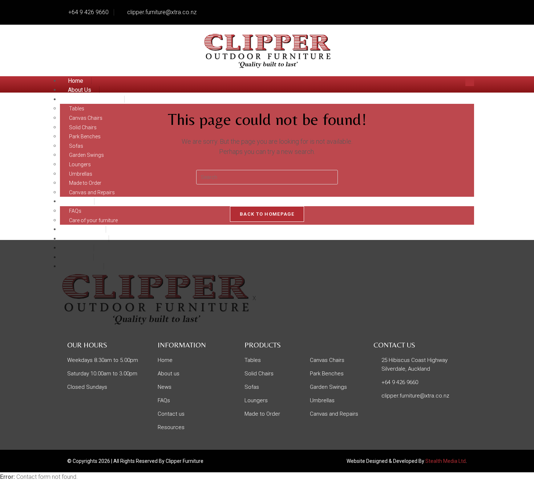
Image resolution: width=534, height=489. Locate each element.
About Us (79, 89)
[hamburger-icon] (469, 81)
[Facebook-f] (404, 11)
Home (75, 80)
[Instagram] (445, 11)
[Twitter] (424, 11)
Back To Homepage (267, 214)
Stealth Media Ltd (445, 461)
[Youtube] (465, 11)
